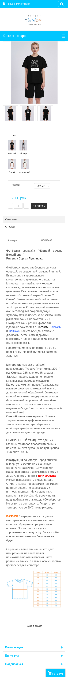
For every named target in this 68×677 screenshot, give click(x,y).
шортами (42, 327)
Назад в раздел (34, 626)
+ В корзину (39, 205)
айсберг (23, 153)
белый (12, 172)
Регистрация (23, 3)
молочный (24, 172)
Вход (10, 3)
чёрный (12, 153)
